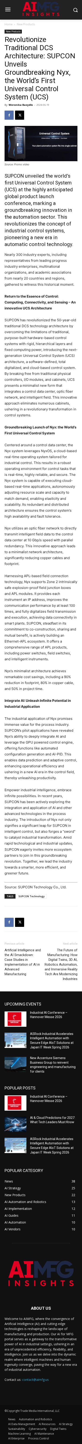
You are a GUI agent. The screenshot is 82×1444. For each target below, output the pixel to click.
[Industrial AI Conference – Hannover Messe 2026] (15, 1019)
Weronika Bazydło (21, 104)
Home (9, 24)
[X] (19, 115)
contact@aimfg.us (35, 1379)
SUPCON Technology (31, 896)
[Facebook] (9, 115)
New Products (26, 24)
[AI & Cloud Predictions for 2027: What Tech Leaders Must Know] (15, 1124)
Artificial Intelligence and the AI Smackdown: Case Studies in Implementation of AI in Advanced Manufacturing (23, 962)
